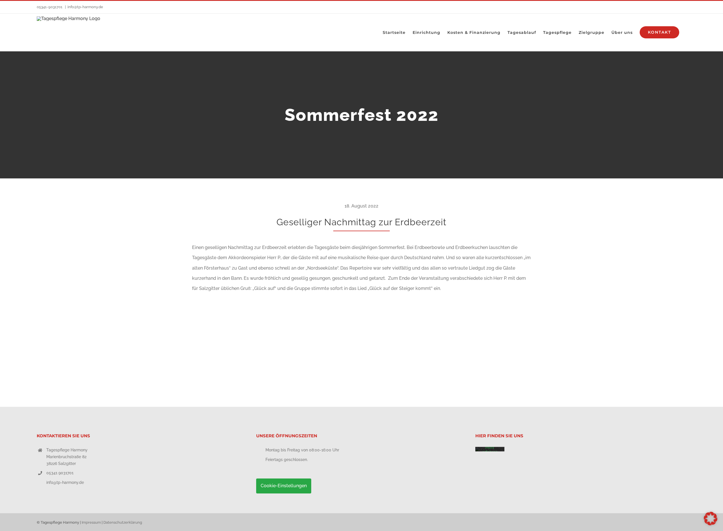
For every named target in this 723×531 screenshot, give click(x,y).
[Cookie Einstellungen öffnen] (710, 523)
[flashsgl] (229, 301)
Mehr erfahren (490, 449)
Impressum (91, 522)
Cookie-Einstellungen (284, 485)
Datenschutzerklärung (122, 522)
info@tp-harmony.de (85, 7)
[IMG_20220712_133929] (312, 301)
